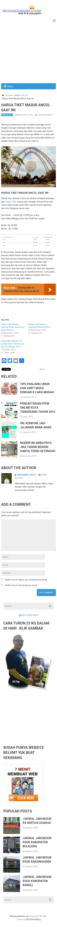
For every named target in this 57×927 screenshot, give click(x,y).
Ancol (43, 134)
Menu (10, 86)
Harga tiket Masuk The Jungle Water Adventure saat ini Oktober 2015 (12, 344)
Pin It (42, 369)
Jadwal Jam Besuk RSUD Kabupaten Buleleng (37, 842)
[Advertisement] (28, 53)
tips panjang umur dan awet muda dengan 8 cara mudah (37, 388)
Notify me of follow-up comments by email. (26, 579)
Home (8, 95)
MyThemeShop (33, 919)
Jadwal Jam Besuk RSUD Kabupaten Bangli (37, 881)
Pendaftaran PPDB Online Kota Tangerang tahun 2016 (37, 407)
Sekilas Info (19, 95)
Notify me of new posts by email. (21, 585)
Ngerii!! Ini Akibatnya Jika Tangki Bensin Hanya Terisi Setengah (37, 447)
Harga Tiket (10, 201)
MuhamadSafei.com (19, 916)
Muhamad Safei (45, 115)
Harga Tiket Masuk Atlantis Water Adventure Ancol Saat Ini (13, 327)
